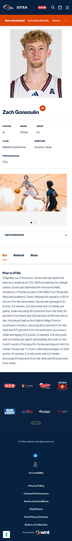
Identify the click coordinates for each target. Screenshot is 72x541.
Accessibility (36, 472)
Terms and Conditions (36, 501)
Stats (34, 255)
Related (18, 255)
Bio (5, 255)
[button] (31, 222)
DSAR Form (36, 509)
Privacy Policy (36, 485)
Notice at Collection (36, 524)
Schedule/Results (38, 20)
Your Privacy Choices (36, 516)
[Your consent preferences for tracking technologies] (6, 534)
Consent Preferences (36, 493)
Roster (56, 20)
